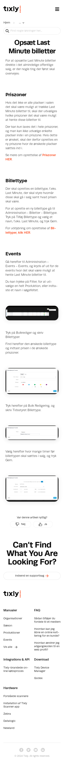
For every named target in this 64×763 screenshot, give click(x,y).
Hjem (6, 22)
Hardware (10, 688)
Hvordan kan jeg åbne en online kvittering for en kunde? (46, 632)
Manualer (10, 610)
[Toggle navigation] (57, 9)
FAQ (37, 610)
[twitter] (28, 750)
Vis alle (8, 647)
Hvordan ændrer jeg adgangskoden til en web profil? (47, 646)
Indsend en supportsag (30, 575)
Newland (9, 728)
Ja (45, 524)
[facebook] (21, 750)
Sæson (7, 625)
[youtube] (36, 750)
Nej (23, 524)
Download (41, 659)
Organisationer (12, 618)
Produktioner (11, 633)
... (20, 22)
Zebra (7, 714)
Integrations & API (16, 659)
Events (7, 640)
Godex (38, 678)
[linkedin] (43, 750)
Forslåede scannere (15, 696)
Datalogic (9, 721)
